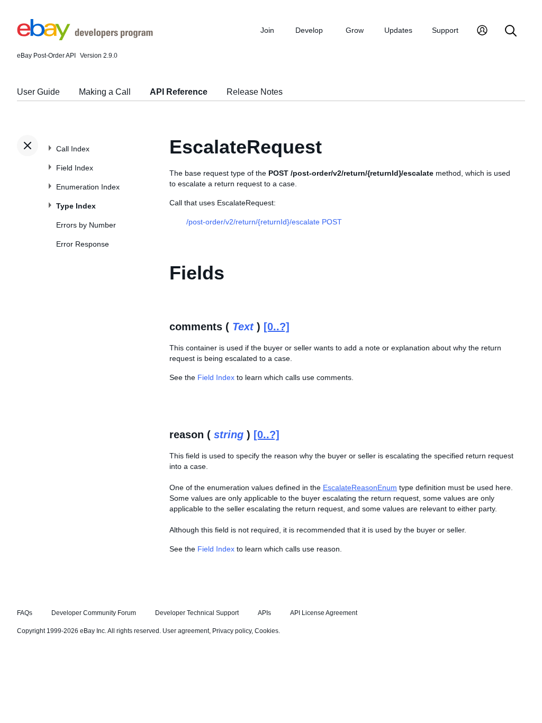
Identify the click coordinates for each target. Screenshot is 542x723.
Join (267, 30)
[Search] (511, 31)
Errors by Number (86, 225)
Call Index (72, 148)
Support (445, 30)
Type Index (76, 206)
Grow (355, 30)
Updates (398, 30)
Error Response (82, 244)
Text (243, 326)
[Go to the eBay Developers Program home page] (85, 37)
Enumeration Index (88, 187)
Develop (309, 30)
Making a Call (105, 91)
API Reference (178, 91)
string (228, 434)
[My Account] (482, 31)
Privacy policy (231, 631)
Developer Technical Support (197, 613)
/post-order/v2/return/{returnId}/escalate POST (264, 222)
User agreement (185, 631)
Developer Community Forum (93, 613)
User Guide (38, 91)
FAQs (24, 613)
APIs (264, 613)
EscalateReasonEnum (360, 487)
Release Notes (255, 91)
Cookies (266, 631)
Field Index (74, 168)
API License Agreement (323, 613)
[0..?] (277, 326)
